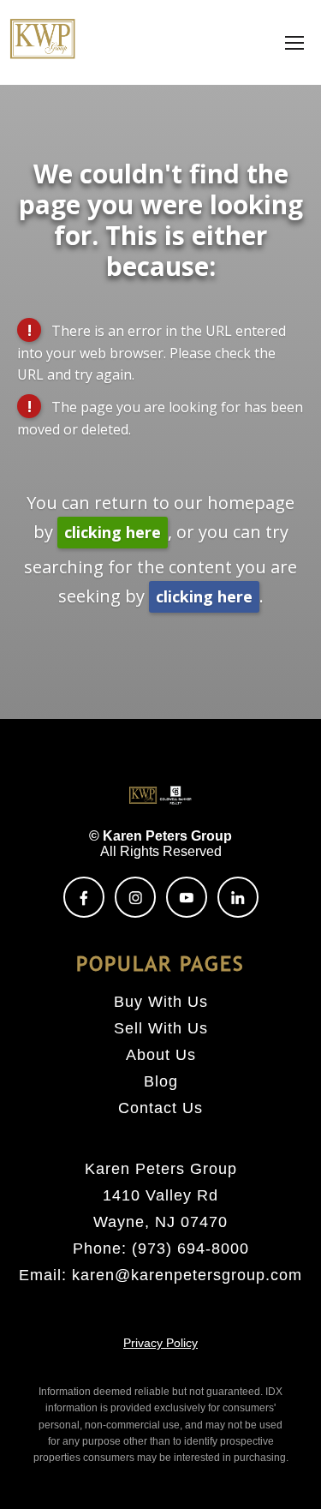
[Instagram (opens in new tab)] (135, 897)
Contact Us (160, 1108)
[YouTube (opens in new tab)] (186, 897)
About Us (161, 1054)
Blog (161, 1081)
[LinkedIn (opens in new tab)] (238, 897)
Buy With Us (161, 1001)
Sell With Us (161, 1028)
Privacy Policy (160, 1343)
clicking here (112, 532)
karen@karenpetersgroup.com (187, 1275)
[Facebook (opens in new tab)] (83, 897)
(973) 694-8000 (190, 1248)
